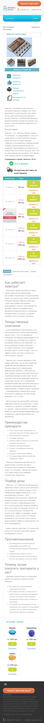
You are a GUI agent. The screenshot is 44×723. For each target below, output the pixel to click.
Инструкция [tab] (8, 274)
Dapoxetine (31, 628)
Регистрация (7, 29)
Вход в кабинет (8, 27)
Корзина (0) (36, 27)
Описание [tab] (7, 271)
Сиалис (12, 653)
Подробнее (12, 648)
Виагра (12, 628)
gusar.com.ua (27, 714)
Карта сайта (7, 694)
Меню (36, 18)
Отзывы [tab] (33, 271)
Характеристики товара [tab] (20, 271)
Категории (9, 18)
